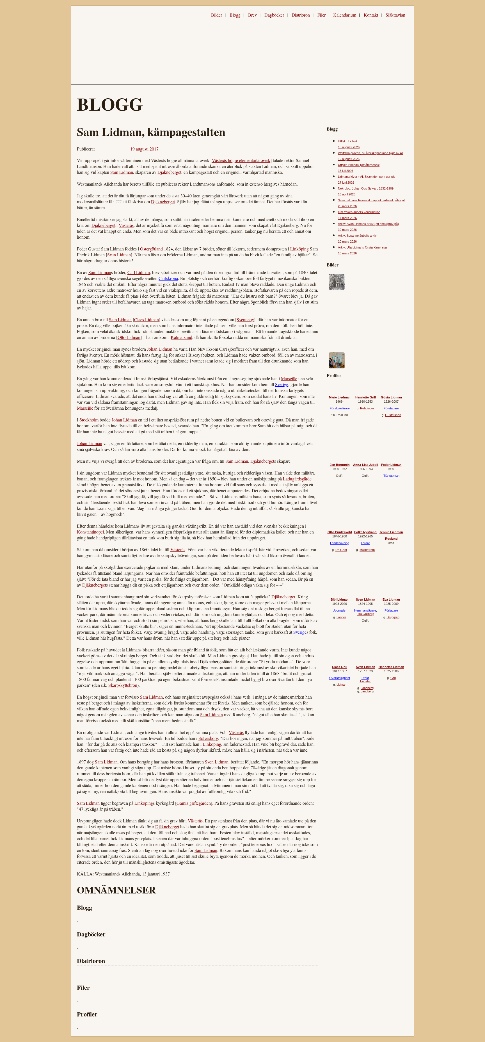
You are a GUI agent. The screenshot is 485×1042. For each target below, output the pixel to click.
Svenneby (245, 319)
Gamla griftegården (194, 803)
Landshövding (339, 543)
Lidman (341, 684)
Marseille (289, 378)
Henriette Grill (365, 397)
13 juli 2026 (345, 170)
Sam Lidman (121, 172)
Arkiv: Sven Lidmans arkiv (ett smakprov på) (368, 223)
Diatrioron (301, 15)
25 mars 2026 (347, 206)
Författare (391, 610)
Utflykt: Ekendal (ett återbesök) (359, 165)
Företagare (391, 408)
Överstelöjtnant (339, 678)
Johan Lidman (159, 349)
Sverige (281, 384)
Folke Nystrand (365, 532)
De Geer (341, 549)
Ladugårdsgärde (297, 479)
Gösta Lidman (391, 397)
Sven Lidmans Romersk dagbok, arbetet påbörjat (371, 200)
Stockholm (89, 420)
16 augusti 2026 (349, 147)
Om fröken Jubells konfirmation (359, 212)
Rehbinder (367, 408)
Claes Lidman (146, 319)
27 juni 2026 (346, 182)
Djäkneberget (169, 172)
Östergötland (151, 249)
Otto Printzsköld (340, 532)
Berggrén (393, 617)
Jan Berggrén (340, 464)
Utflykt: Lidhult (347, 141)
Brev (252, 15)
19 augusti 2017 (144, 149)
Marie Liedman (340, 397)
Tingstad (365, 681)
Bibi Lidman (340, 599)
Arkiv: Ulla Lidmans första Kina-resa (362, 247)
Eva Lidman (391, 599)
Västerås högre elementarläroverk (241, 160)
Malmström (367, 549)
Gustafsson (393, 415)
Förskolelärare (340, 408)
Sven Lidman (119, 254)
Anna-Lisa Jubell (365, 464)
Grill (393, 678)
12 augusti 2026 (349, 159)
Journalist (339, 610)
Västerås (126, 225)
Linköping (299, 249)
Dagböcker (274, 15)
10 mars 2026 (347, 229)
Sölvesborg (208, 738)
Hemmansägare (365, 610)
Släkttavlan (395, 15)
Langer (341, 617)
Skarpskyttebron (122, 685)
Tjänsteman (391, 475)
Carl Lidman (138, 272)
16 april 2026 (346, 194)
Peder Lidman (391, 464)
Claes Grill (339, 667)
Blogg (235, 15)
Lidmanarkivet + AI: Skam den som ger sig (366, 176)
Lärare (365, 543)
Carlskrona (168, 278)
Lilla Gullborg (365, 613)
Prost (365, 678)
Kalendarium (344, 15)
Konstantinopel (90, 532)
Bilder (216, 15)
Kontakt (371, 15)
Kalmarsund (181, 337)
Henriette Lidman (391, 667)
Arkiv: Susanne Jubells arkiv (357, 235)
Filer (321, 15)
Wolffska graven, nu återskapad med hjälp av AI (370, 153)
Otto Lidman (129, 337)
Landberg (367, 688)
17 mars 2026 (347, 218)
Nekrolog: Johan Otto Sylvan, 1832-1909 (366, 188)
